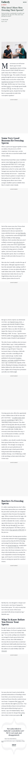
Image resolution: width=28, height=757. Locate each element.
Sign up (14, 745)
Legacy (19, 701)
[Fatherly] (5, 2)
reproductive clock (15, 68)
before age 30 (13, 162)
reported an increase (7, 82)
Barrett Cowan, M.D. (16, 322)
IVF (17, 525)
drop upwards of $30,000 (17, 530)
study (23, 164)
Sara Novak (5, 19)
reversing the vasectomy (14, 427)
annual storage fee (13, 545)
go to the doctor (18, 242)
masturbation (23, 539)
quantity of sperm (18, 336)
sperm (9, 86)
